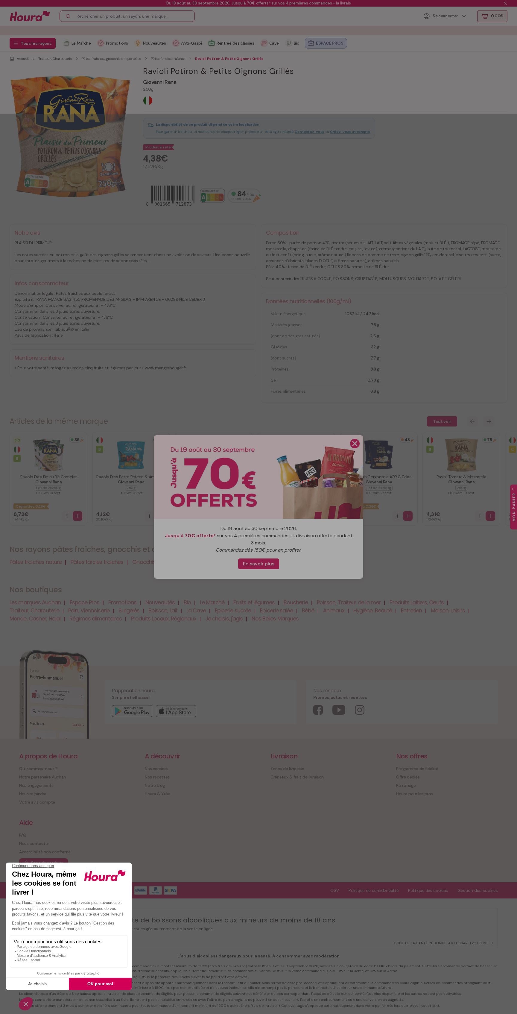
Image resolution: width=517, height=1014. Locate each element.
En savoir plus (258, 564)
